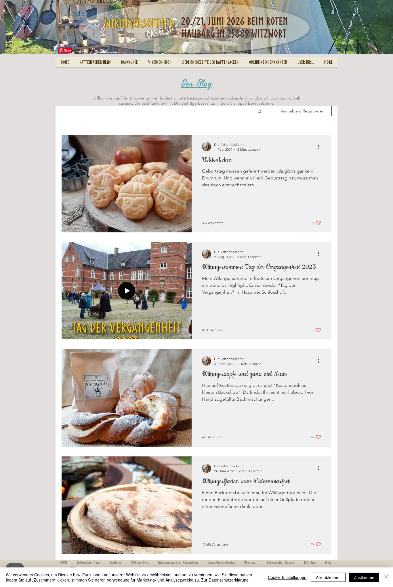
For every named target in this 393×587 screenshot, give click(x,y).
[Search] (331, 28)
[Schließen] (386, 577)
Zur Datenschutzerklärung (225, 580)
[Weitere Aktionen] (320, 146)
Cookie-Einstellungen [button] (287, 577)
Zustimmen (364, 577)
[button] (259, 112)
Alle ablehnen (328, 577)
